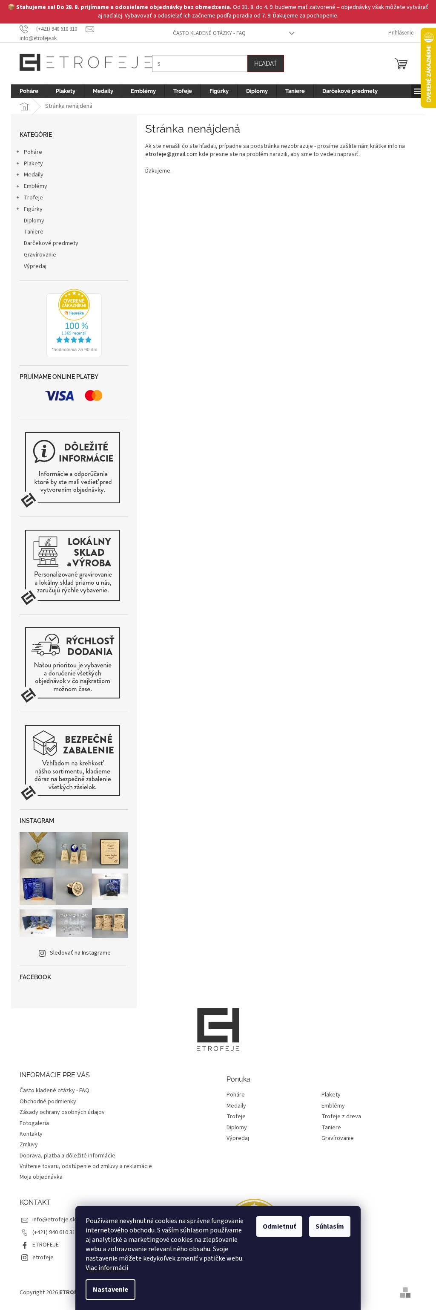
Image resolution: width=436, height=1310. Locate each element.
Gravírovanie (37, 255)
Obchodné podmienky (45, 1101)
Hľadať (262, 63)
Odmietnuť (276, 1226)
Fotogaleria (31, 1123)
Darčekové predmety (48, 243)
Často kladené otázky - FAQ (206, 33)
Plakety (30, 163)
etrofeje (40, 1257)
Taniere (30, 232)
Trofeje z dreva (338, 1117)
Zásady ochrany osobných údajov (59, 1112)
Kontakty (28, 1134)
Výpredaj (32, 266)
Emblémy (32, 186)
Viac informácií (104, 1267)
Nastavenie (107, 1289)
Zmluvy (26, 1144)
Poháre (30, 152)
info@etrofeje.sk (51, 1219)
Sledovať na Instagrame (77, 953)
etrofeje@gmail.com (168, 154)
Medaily (30, 174)
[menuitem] (26, 91)
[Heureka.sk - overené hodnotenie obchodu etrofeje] (70, 323)
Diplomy (31, 220)
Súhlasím (327, 1226)
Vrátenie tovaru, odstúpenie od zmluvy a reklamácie (83, 1166)
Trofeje (30, 197)
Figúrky (30, 209)
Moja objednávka (38, 1177)
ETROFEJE (42, 1245)
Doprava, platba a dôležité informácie (64, 1155)
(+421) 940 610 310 (52, 1232)
